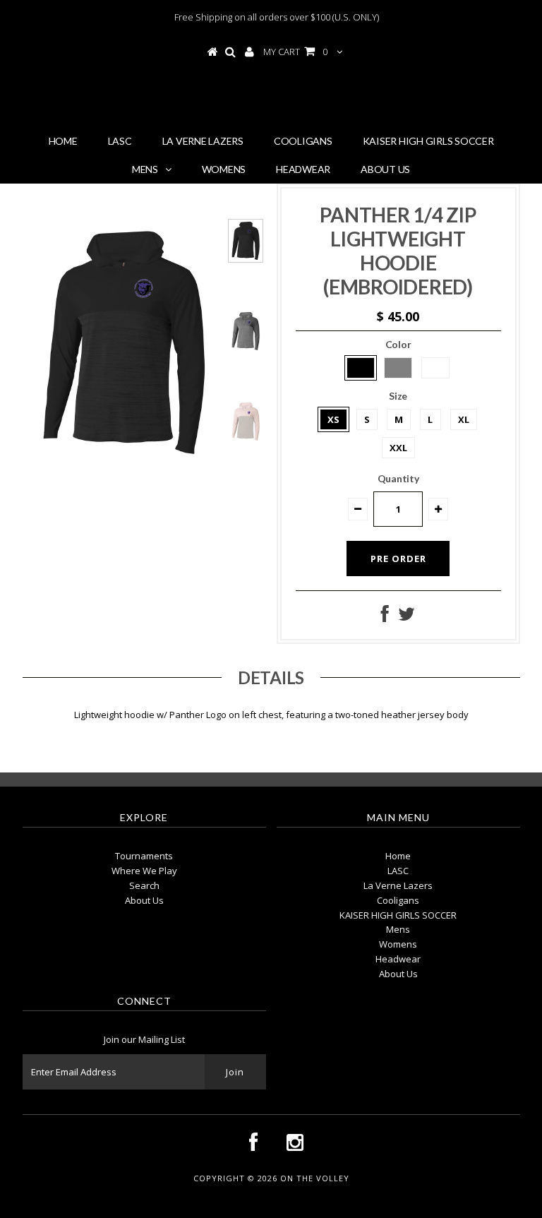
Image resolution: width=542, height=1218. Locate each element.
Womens (224, 169)
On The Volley (276, 98)
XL (463, 419)
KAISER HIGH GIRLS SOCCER (428, 141)
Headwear (303, 169)
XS (333, 419)
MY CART (295, 51)
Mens (145, 169)
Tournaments (144, 855)
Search (144, 885)
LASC (120, 141)
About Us (385, 169)
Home (63, 141)
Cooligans (303, 141)
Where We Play (144, 870)
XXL (398, 447)
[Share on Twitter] (406, 617)
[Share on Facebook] (385, 617)
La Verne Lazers (202, 141)
